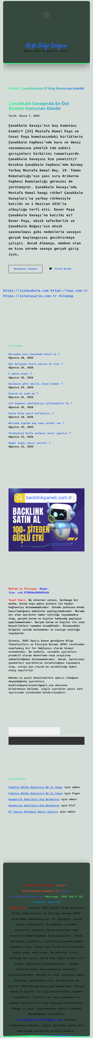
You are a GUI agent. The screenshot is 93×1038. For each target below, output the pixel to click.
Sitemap (66, 296)
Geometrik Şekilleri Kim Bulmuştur (34, 799)
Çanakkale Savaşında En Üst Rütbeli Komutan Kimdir (39, 105)
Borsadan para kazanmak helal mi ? (34, 354)
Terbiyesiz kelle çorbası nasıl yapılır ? (40, 433)
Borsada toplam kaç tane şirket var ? (36, 423)
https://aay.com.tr (69, 291)
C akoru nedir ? (20, 374)
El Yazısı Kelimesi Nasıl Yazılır (33, 811)
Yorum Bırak (62, 268)
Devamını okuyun (28, 270)
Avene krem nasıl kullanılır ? (31, 413)
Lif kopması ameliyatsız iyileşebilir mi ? (40, 403)
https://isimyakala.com (26, 291)
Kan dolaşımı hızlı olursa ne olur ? (36, 364)
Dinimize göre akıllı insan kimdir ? (36, 384)
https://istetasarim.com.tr (30, 296)
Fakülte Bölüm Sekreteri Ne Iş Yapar (36, 787)
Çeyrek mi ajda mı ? (23, 393)
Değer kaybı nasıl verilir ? (29, 443)
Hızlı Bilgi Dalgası (46, 45)
